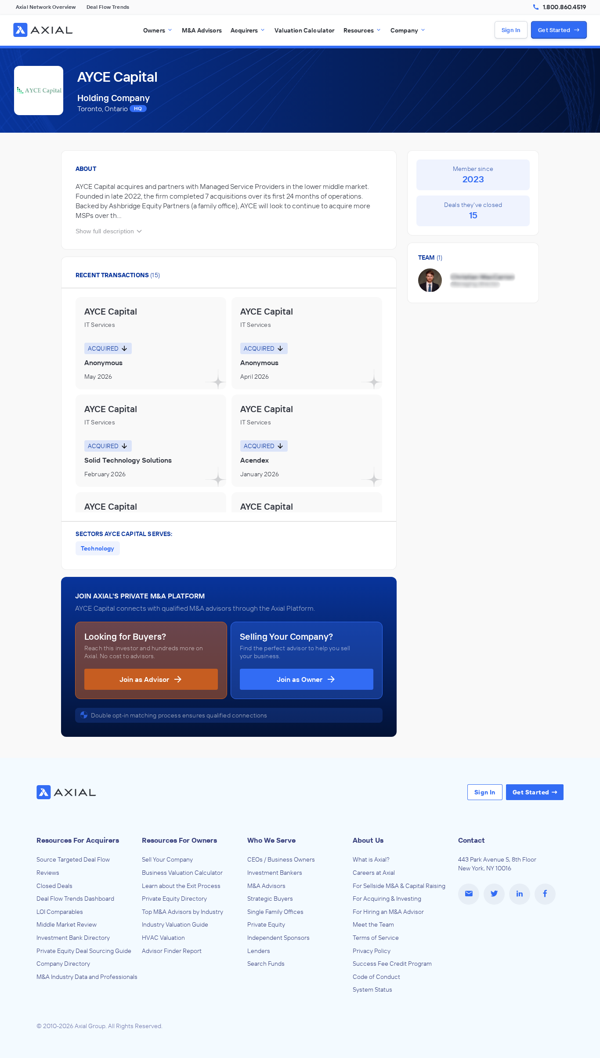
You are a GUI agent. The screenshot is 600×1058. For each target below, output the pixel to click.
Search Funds (266, 963)
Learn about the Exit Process (181, 886)
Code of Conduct (376, 977)
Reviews (47, 873)
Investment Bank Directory (73, 938)
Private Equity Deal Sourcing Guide (83, 951)
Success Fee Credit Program (392, 963)
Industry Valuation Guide (175, 924)
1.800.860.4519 (564, 7)
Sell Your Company (167, 859)
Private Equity (266, 924)
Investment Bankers (274, 873)
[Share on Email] (468, 894)
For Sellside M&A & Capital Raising (399, 886)
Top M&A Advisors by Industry (182, 912)
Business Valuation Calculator (182, 873)
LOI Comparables (59, 912)
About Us (368, 840)
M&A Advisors (266, 886)
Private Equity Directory (174, 898)
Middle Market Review (66, 924)
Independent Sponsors (278, 938)
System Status (372, 989)
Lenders (258, 951)
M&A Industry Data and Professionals (86, 977)
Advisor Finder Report (172, 951)
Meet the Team (373, 924)
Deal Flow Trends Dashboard (75, 898)
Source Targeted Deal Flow (73, 859)
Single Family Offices (275, 912)
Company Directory (63, 963)
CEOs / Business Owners (281, 859)
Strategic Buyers (270, 898)
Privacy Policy (371, 951)
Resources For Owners (179, 840)
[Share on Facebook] (545, 894)
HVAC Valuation (163, 938)
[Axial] (44, 30)
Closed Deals (54, 886)
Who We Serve (271, 840)
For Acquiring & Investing (387, 898)
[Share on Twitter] (494, 894)
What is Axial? (371, 859)
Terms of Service (376, 938)
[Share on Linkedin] (519, 894)
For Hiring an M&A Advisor (388, 912)
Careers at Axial (374, 873)
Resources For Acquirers (77, 840)
